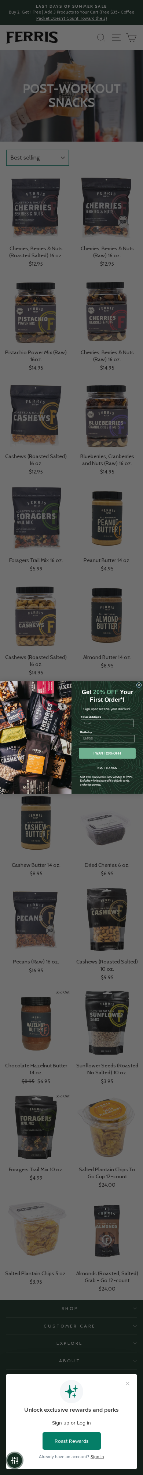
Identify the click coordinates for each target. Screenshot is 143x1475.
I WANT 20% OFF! (107, 753)
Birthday (86, 732)
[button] (14, 1460)
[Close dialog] (139, 685)
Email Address (91, 717)
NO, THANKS (107, 768)
